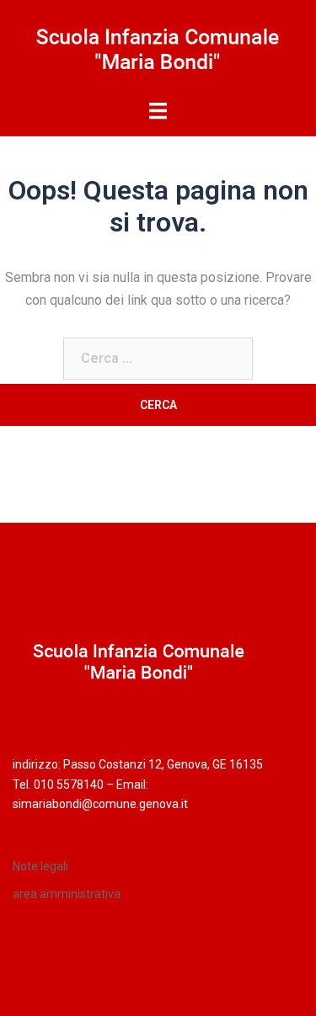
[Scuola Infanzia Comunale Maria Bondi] (158, 48)
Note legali (40, 866)
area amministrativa (67, 894)
